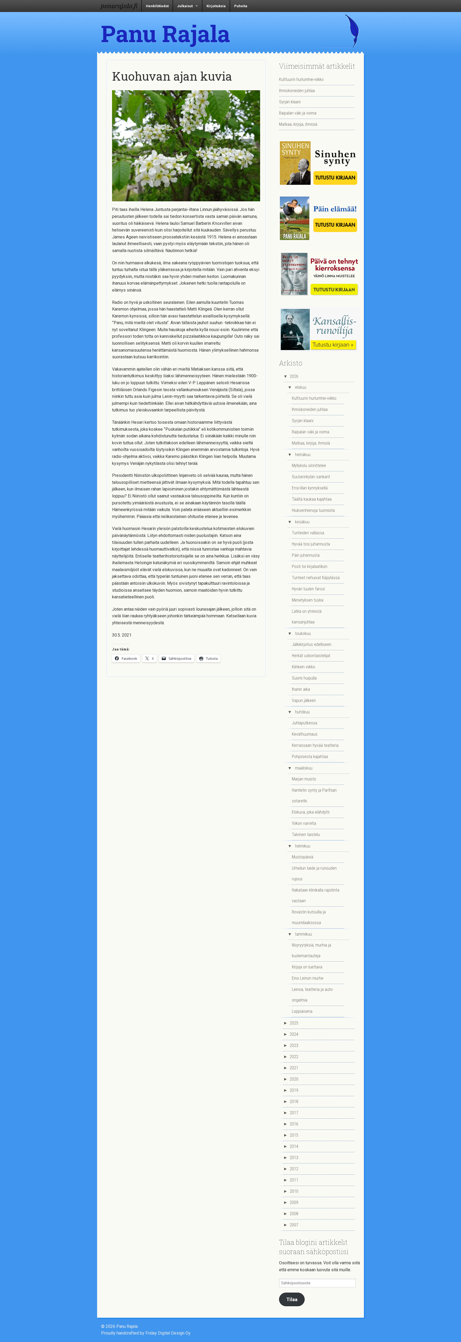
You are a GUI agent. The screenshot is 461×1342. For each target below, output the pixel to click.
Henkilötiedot (157, 6)
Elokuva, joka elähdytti (310, 812)
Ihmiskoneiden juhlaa (297, 90)
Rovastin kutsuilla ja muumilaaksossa (309, 917)
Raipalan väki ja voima (297, 113)
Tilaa (291, 1299)
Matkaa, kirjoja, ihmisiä (298, 124)
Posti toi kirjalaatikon (309, 566)
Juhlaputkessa (304, 722)
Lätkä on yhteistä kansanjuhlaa (306, 617)
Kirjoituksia (216, 6)
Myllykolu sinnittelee (309, 465)
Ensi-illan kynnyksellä (310, 488)
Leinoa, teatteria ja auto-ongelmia (312, 995)
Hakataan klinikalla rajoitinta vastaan (315, 895)
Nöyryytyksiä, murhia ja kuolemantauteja (311, 950)
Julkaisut (185, 6)
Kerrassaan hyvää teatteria (315, 745)
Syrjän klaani (290, 101)
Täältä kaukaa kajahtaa (312, 499)
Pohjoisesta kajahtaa (310, 756)
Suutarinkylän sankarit (311, 476)
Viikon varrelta (304, 823)
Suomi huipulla (304, 678)
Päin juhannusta (306, 555)
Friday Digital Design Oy (167, 1333)
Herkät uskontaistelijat (311, 655)
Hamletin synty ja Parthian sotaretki (314, 795)
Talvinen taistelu (306, 834)
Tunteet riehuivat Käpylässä (316, 577)
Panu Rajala (165, 33)
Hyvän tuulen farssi (308, 588)
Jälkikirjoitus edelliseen (311, 644)
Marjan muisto (304, 779)
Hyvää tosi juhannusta (311, 544)
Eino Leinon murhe (307, 978)
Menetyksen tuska (307, 600)
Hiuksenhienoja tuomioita (313, 510)
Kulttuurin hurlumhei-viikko (301, 79)
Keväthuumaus (304, 734)
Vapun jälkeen (304, 700)
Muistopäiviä (302, 857)
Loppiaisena (302, 1011)
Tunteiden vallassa (308, 532)
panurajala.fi (119, 6)
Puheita (240, 6)
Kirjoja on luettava (307, 967)
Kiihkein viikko (303, 666)
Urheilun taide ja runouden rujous (314, 873)
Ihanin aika (301, 689)
